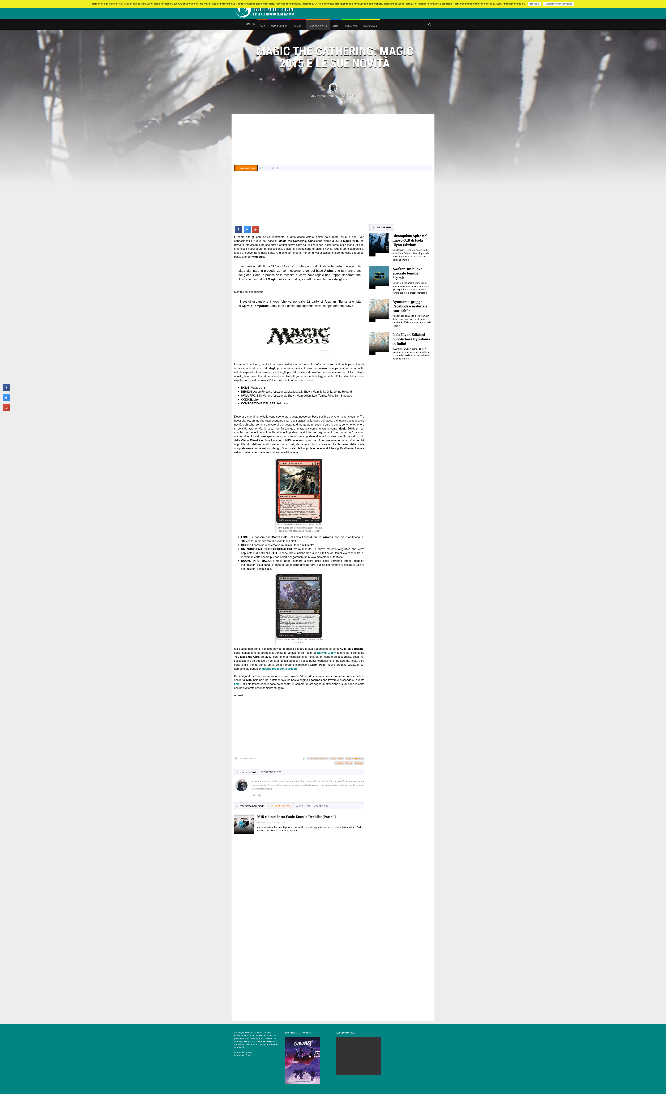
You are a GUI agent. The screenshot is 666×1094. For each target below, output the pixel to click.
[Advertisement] (333, 139)
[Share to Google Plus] (255, 232)
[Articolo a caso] (273, 168)
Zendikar (358, 762)
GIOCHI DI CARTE (247, 758)
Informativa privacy (243, 1052)
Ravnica (339, 762)
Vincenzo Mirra (325, 96)
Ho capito (534, 4)
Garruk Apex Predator (317, 758)
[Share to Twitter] (247, 232)
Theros (349, 762)
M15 (341, 758)
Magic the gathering (354, 758)
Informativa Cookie (243, 1055)
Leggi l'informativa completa (558, 4)
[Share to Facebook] (238, 232)
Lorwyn (333, 758)
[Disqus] (299, 886)
